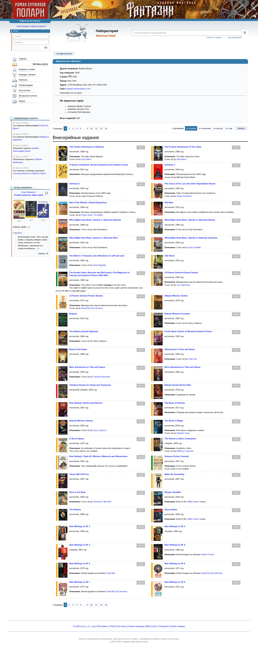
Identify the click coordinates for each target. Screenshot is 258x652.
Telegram (164, 626)
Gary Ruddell (194, 247)
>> (38, 248)
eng (85, 626)
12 (101, 128)
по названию (205, 128)
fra (89, 626)
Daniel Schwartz (184, 196)
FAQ (112, 626)
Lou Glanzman (183, 285)
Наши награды (136, 626)
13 (106, 128)
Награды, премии (27, 74)
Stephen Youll (183, 433)
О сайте (77, 626)
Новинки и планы (27, 69)
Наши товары (177, 626)
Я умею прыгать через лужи (28, 195)
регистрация (23, 26)
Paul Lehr (192, 359)
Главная (22, 59)
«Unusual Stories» (21, 173)
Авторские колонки (28, 96)
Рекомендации (26, 85)
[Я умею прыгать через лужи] (19, 218)
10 (91, 128)
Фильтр (241, 128)
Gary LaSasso (100, 430)
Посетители (24, 90)
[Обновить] (46, 194)
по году (229, 128)
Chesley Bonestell (101, 377)
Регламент (103, 626)
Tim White (98, 215)
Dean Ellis (110, 573)
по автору (218, 128)
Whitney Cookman (185, 451)
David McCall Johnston (92, 308)
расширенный (234, 37)
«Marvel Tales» (39, 173)
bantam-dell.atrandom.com (78, 89)
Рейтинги (23, 80)
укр (93, 626)
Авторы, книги (40, 64)
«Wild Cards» (193, 501)
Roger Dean (87, 215)
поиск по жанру (214, 37)
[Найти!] (244, 33)
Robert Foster (207, 554)
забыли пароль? (38, 26)
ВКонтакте (151, 626)
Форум (22, 101)
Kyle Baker (86, 159)
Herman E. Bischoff (102, 501)
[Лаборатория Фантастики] (78, 33)
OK (44, 47)
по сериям (191, 128)
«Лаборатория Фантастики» (135, 641)
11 (96, 128)
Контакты (122, 626)
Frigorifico (17, 233)
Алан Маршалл (28, 192)
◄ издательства (64, 53)
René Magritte (99, 265)
